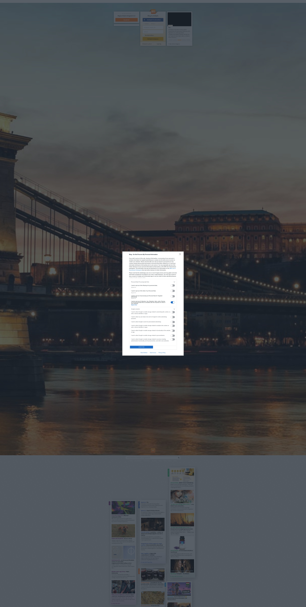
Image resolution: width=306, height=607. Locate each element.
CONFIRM (141, 347)
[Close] (180, 254)
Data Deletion (144, 352)
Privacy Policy (162, 352)
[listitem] (153, 282)
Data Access (153, 352)
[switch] (173, 285)
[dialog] (153, 303)
